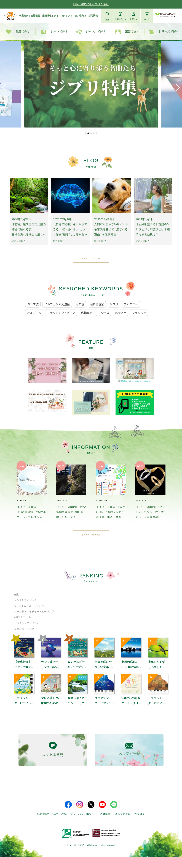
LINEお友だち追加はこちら (91, 4)
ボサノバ (120, 313)
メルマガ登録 (123, 814)
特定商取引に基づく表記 (52, 814)
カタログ (139, 814)
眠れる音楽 (97, 304)
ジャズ (105, 313)
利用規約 (105, 814)
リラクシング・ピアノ (61, 313)
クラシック (139, 313)
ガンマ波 (33, 304)
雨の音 (80, 304)
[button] (85, 133)
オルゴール (34, 313)
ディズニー (131, 304)
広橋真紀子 (88, 313)
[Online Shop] (165, 16)
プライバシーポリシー (83, 814)
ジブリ (114, 304)
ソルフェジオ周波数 (57, 304)
